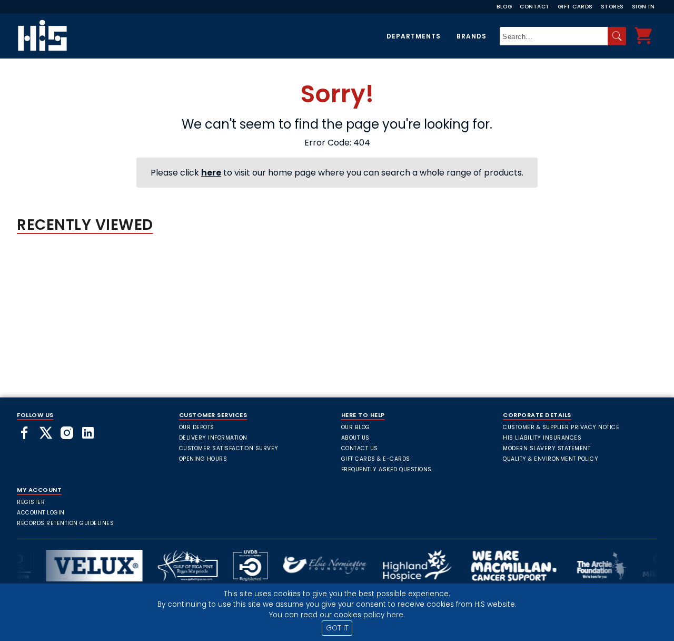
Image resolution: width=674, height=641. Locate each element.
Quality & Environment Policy (550, 459)
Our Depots (196, 427)
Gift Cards (575, 7)
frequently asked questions (386, 469)
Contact (535, 7)
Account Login (41, 513)
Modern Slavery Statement (546, 448)
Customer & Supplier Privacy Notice (561, 427)
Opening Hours (203, 459)
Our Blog (355, 427)
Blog (504, 7)
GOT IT (337, 628)
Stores (612, 7)
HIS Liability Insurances (542, 438)
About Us (355, 438)
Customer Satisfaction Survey (229, 448)
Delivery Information (213, 438)
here (211, 173)
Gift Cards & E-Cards (375, 459)
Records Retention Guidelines (65, 523)
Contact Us (359, 448)
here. (395, 615)
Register (31, 502)
